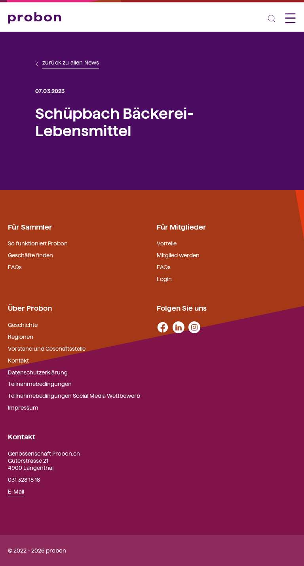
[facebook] (163, 326)
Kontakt (18, 360)
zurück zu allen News (70, 62)
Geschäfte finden (30, 254)
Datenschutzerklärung (38, 372)
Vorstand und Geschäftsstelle (47, 348)
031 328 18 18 (24, 479)
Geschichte (23, 324)
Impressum (23, 407)
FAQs (15, 266)
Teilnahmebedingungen (40, 383)
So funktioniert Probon (38, 243)
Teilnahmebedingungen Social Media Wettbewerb (74, 395)
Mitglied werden (178, 254)
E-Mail (16, 491)
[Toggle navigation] (272, 18)
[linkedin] (178, 326)
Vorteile (167, 243)
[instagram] (194, 326)
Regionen (20, 336)
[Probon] (34, 17)
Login (164, 278)
